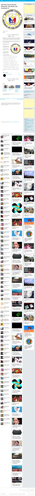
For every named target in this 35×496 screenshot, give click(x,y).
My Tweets (25, 95)
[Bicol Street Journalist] (4, 75)
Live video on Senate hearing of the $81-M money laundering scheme (28, 51)
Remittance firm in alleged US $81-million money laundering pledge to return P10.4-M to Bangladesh (28, 88)
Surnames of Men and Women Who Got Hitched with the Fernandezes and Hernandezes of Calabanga (7, 153)
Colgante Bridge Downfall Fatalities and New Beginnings (7, 191)
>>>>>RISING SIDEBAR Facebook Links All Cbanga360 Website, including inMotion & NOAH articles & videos (29, 92)
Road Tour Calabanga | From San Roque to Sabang (6, 261)
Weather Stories (14, 213)
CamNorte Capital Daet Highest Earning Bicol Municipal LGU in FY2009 (28, 239)
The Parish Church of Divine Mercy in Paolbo (29, 130)
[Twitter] (19, 74)
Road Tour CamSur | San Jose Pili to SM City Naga (7, 277)
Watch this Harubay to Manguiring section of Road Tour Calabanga (6, 236)
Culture (25, 50)
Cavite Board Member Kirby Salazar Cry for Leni (28, 143)
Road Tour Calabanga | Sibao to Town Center (6, 219)
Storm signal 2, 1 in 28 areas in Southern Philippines (28, 44)
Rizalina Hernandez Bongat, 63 (15, 228)
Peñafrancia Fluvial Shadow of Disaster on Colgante (6, 203)
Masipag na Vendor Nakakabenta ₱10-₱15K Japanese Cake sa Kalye (6, 269)
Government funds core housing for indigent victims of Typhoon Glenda (28, 73)
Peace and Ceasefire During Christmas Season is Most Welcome (16, 200)
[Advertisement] (29, 9)
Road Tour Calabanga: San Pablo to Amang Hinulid (7, 273)
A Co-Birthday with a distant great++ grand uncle (6, 170)
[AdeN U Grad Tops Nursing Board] (11, 86)
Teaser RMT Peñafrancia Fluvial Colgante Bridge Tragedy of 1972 (7, 216)
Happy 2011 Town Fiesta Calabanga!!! (29, 215)
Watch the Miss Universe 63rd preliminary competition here (16, 298)
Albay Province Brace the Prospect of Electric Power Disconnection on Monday (29, 120)
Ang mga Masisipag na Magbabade (6, 136)
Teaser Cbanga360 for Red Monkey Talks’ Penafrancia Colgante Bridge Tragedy (7, 211)
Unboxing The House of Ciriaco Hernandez (6, 157)
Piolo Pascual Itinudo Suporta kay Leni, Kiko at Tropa (29, 167)
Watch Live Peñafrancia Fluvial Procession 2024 (6, 178)
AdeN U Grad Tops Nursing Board (28, 119)
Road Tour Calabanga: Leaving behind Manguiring (6, 228)
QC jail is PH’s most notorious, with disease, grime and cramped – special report (16, 286)
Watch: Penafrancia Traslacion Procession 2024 (7, 182)
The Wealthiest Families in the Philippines (29, 124)
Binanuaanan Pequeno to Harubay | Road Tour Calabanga (7, 240)
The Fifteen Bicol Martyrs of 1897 (28, 122)
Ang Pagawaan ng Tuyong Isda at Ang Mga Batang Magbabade (7, 257)
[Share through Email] (0, 250)
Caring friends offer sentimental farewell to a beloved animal (28, 29)
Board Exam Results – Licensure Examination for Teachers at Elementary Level (17, 90)
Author (4, 72)
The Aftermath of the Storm (28, 193)
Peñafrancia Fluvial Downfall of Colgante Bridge (6, 199)
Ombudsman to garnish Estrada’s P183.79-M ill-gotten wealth (16, 250)
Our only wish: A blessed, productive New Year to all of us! (16, 238)
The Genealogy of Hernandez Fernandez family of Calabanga (6, 174)
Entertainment (13, 141)
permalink (9, 94)
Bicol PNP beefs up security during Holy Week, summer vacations (16, 177)
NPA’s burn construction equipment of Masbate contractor (29, 58)
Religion (26, 262)
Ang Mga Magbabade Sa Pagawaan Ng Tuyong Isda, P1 (7, 145)
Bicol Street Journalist (9, 74)
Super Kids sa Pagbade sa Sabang (7, 252)
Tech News (13, 164)
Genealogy (15, 226)
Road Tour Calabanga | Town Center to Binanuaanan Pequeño (6, 245)
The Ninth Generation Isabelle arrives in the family (6, 162)
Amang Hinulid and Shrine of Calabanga (27, 22)
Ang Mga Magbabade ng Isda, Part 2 (7, 140)
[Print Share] (0, 248)
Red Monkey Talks (28, 249)
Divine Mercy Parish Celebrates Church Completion (28, 156)
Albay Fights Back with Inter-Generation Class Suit (29, 180)
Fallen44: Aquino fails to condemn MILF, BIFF (16, 309)
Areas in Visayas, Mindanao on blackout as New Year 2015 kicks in (16, 154)
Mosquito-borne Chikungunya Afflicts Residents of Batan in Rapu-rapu (28, 227)
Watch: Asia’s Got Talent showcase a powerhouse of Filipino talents (16, 143)
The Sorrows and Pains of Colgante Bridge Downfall (7, 194)
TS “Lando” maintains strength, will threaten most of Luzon (16, 215)
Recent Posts (6, 72)
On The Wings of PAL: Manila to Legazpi (6, 148)
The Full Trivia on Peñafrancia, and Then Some (6, 187)
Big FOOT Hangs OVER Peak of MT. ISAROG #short (6, 232)
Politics (13, 259)
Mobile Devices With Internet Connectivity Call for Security (16, 166)
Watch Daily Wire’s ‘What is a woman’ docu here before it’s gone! (7, 224)
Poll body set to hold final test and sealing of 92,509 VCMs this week (16, 261)
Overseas (25, 28)
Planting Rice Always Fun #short (28, 80)
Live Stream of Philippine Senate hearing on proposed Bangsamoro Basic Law (16, 273)
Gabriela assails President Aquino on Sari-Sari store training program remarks (17, 99)
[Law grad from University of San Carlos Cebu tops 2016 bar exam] (5, 86)
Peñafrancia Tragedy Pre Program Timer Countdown (7, 207)
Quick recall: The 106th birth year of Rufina (7, 165)
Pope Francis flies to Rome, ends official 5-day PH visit (16, 189)
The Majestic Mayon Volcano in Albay (29, 127)
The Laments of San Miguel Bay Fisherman (6, 248)
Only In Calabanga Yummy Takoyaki (7, 265)
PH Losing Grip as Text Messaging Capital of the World (29, 203)
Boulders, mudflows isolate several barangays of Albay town (28, 37)
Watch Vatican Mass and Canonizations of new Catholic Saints (29, 66)
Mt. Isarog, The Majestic (27, 125)
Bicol (13, 226)
